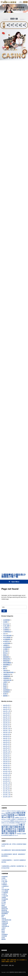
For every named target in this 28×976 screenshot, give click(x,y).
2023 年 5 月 (6, 742)
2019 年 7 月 (6, 777)
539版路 (3, 878)
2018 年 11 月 (6, 783)
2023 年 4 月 (6, 744)
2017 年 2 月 (6, 789)
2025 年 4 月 (6, 709)
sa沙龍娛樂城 (4, 892)
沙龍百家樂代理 (5, 926)
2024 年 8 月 (6, 715)
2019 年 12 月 (6, 771)
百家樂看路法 (19, 833)
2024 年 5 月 (6, 721)
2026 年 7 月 (6, 707)
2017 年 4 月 (6, 785)
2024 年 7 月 (6, 717)
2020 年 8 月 (6, 756)
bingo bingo (4, 880)
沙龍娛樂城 (11, 831)
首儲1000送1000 (15, 835)
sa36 (8, 812)
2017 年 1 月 (6, 791)
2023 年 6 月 (6, 740)
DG (20, 954)
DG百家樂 (22, 956)
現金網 (3, 931)
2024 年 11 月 (6, 711)
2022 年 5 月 (6, 754)
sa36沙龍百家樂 (17, 812)
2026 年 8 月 (6, 705)
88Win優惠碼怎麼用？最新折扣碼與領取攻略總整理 (13, 850)
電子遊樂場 (9, 835)
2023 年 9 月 (6, 734)
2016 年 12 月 (6, 792)
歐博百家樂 (16, 954)
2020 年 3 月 (6, 765)
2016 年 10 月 (6, 796)
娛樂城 (12, 821)
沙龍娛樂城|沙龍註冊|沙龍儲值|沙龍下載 (13, 575)
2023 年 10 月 (6, 732)
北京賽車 (8, 819)
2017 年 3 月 (6, 787)
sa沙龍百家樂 (4, 896)
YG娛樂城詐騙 (21, 817)
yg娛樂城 (17, 817)
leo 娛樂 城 (4, 883)
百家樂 (3, 933)
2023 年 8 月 (6, 736)
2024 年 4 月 (6, 723)
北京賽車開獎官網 (20, 819)
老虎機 (3, 937)
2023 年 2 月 (6, 748)
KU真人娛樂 (4, 881)
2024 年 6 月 (6, 719)
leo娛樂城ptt (23, 811)
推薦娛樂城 (14, 825)
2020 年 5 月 (6, 761)
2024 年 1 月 (6, 726)
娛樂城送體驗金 (12, 823)
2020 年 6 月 (6, 759)
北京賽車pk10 (13, 819)
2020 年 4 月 (6, 763)
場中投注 (8, 821)
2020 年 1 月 (6, 769)
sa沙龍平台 (9, 817)
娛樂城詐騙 (4, 910)
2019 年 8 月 (6, 775)
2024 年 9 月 (6, 713)
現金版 (3, 929)
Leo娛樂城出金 (5, 886)
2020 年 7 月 (6, 758)
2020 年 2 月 (6, 767)
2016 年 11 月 (6, 794)
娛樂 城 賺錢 (6, 822)
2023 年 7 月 (6, 738)
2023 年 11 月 (6, 730)
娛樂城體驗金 (17, 823)
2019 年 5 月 (6, 781)
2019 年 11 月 (6, 773)
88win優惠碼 (7, 811)
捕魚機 (10, 825)
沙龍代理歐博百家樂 (6, 920)
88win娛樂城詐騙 (13, 811)
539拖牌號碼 (18, 811)
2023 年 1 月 (6, 750)
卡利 (2, 954)
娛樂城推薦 (16, 821)
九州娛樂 (5, 956)
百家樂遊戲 (5, 835)
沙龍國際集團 (4, 923)
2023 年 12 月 (6, 728)
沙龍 (20, 824)
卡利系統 (7, 954)
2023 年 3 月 (6, 746)
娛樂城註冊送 (21, 821)
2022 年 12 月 (6, 752)
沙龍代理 (3, 918)
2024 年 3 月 (6, 725)
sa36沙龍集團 (7, 814)
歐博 (17, 825)
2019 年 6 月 (6, 779)
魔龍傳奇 (3, 939)
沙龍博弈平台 (10, 828)
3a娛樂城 (3, 811)
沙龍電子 (12, 833)
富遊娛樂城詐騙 (6, 825)
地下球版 (4, 821)
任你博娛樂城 (4, 899)
